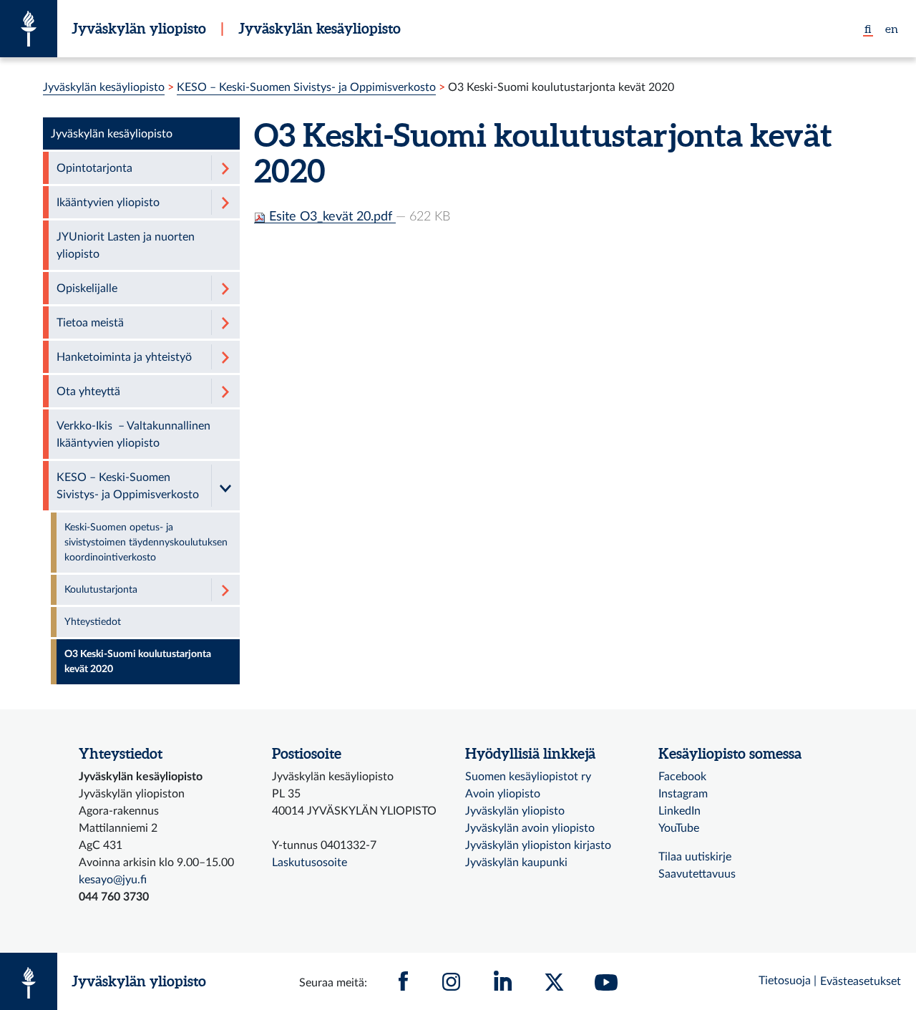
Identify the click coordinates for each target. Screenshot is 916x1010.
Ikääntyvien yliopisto (108, 202)
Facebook (682, 776)
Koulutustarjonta (100, 590)
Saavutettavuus (697, 874)
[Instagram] (451, 981)
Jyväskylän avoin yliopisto (530, 828)
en (891, 28)
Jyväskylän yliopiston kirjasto (538, 845)
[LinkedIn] (503, 981)
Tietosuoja (785, 980)
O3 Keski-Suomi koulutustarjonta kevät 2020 (137, 661)
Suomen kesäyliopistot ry (528, 776)
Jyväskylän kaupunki (516, 862)
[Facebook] (403, 981)
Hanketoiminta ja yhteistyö (124, 357)
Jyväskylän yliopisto (139, 28)
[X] (554, 981)
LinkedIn (679, 811)
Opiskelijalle (87, 288)
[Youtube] (606, 981)
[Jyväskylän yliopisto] (28, 28)
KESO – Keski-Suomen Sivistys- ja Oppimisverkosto (306, 87)
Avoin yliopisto (502, 794)
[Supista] (225, 485)
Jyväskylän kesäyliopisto (319, 28)
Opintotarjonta (94, 168)
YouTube (678, 828)
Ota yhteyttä (88, 391)
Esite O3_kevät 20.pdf (330, 216)
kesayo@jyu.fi (113, 879)
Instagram (683, 794)
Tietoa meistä (90, 323)
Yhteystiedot (92, 622)
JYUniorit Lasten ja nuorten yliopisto (126, 245)
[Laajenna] (225, 168)
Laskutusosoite (309, 862)
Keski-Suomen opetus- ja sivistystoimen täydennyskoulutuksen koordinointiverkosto (146, 543)
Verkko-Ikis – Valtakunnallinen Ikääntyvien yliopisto (133, 434)
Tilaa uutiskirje (694, 857)
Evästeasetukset (860, 981)
